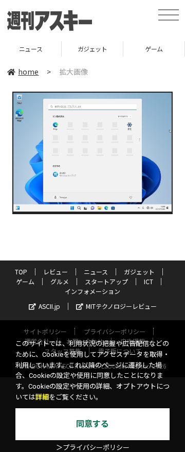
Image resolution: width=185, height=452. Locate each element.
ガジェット (83, 48)
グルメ (59, 281)
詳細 (42, 397)
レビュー (55, 271)
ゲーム (145, 48)
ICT (148, 281)
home (28, 71)
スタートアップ (106, 281)
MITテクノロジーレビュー (121, 306)
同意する (92, 424)
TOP (21, 271)
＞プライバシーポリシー (93, 447)
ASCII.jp (49, 306)
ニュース (96, 271)
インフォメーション (92, 291)
